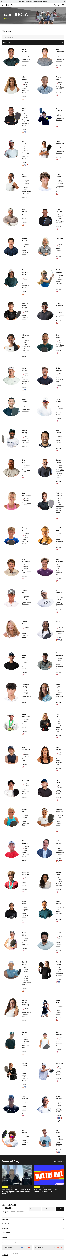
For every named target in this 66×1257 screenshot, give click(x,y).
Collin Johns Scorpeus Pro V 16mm (25, 381)
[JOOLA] (9, 5)
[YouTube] (27, 165)
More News (58, 1161)
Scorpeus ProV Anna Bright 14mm (27, 1014)
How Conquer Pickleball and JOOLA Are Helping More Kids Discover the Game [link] (16, 1191)
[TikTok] (59, 861)
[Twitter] (61, 640)
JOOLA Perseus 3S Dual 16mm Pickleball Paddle (60, 473)
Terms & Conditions (25, 1252)
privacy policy (16, 1252)
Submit (60, 1209)
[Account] (59, 5)
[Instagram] (23, 67)
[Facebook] (25, 132)
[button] (3, 5)
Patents (34, 1252)
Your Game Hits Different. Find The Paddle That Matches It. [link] (47, 1191)
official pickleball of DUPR (37, 1)
